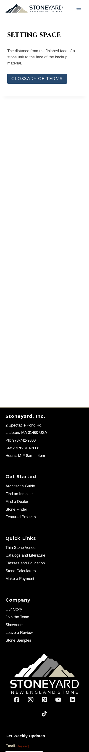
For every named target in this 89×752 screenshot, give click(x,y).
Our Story (13, 609)
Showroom (14, 625)
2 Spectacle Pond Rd (23, 425)
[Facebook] (16, 699)
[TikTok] (44, 713)
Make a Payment (19, 578)
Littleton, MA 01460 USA (26, 432)
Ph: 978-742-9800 (20, 440)
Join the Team (17, 617)
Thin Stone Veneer (21, 547)
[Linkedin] (72, 699)
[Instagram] (30, 699)
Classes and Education (25, 563)
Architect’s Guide (20, 486)
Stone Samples (18, 640)
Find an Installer (19, 494)
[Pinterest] (44, 699)
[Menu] (79, 8)
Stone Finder (16, 509)
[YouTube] (58, 699)
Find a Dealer (16, 501)
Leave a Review (19, 632)
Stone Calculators (20, 571)
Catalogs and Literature (25, 555)
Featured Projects (20, 517)
